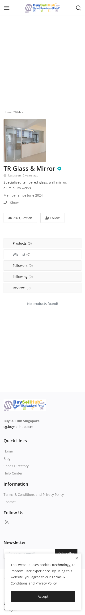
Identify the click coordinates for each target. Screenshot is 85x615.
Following (23, 276)
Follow (55, 218)
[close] (77, 558)
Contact (10, 502)
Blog (7, 458)
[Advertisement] (42, 60)
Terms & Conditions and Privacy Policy (34, 494)
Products (22, 243)
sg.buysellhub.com (18, 426)
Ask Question (22, 218)
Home (8, 112)
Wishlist (21, 254)
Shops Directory (16, 466)
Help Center (13, 473)
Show (14, 202)
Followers (23, 265)
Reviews (21, 288)
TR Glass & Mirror (29, 168)
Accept (43, 596)
